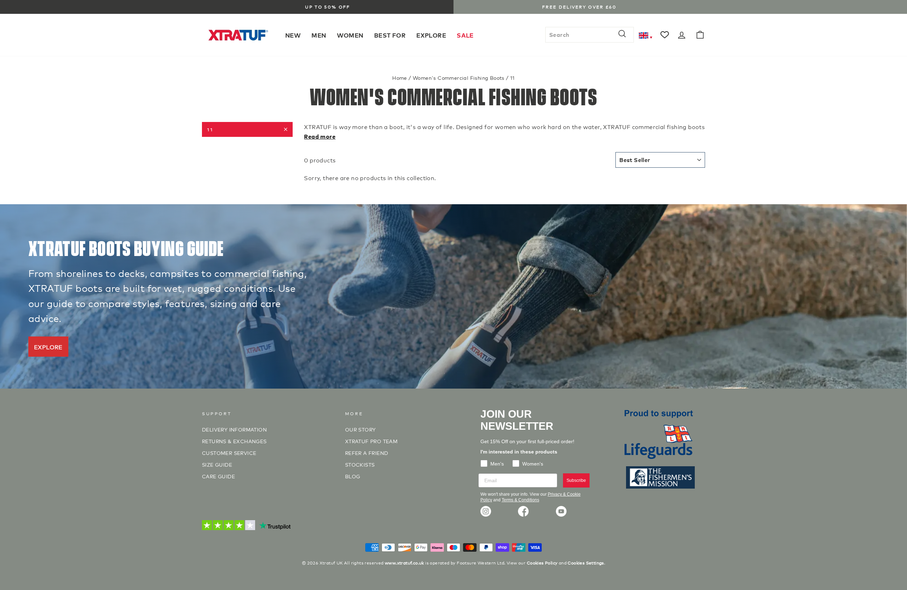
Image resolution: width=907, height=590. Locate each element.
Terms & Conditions (520, 499)
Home (399, 77)
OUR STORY (360, 429)
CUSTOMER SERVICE (229, 452)
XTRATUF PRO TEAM (371, 441)
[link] (485, 511)
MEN (318, 35)
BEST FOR (390, 35)
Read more (320, 136)
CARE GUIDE (218, 476)
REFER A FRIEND (366, 452)
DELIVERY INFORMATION (234, 429)
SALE (465, 35)
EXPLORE (431, 35)
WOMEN (350, 35)
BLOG (352, 476)
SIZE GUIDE (217, 464)
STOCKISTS (360, 464)
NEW (293, 35)
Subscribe (576, 480)
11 (210, 129)
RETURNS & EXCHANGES (234, 441)
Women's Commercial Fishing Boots (459, 77)
